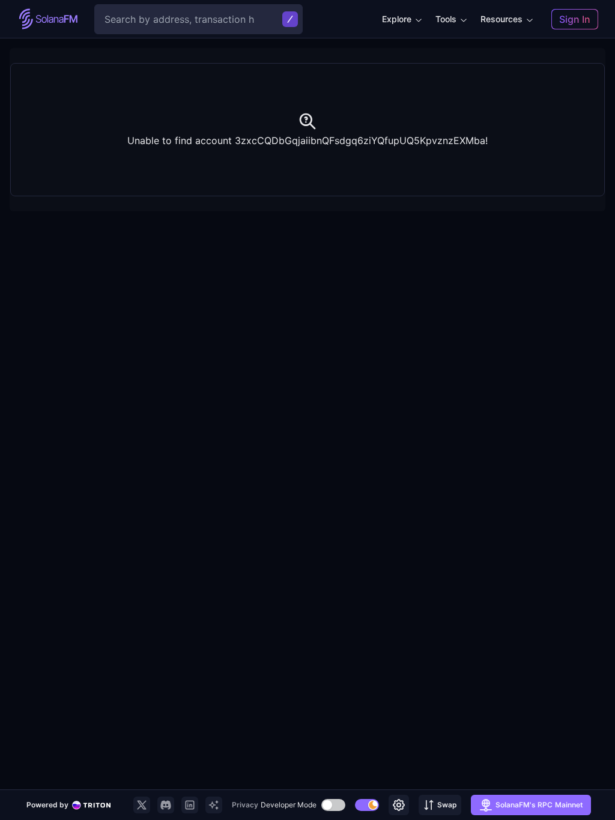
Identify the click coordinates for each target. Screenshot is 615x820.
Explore (396, 19)
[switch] (333, 805)
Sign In (574, 19)
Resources (501, 19)
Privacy (245, 804)
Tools (445, 19)
